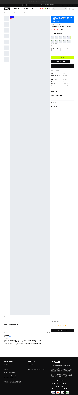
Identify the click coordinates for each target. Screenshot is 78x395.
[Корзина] (73, 8)
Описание (54, 91)
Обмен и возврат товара (10, 375)
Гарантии (54, 102)
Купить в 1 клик (60, 61)
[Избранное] (69, 8)
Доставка (6, 367)
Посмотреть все (54, 43)
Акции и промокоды (9, 372)
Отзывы (6, 364)
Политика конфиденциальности (36, 369)
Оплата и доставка (56, 95)
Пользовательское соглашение (36, 367)
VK (10, 336)
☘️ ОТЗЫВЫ (48, 8)
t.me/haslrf (64, 388)
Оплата (6, 369)
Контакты (30, 364)
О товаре (54, 106)
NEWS (41, 8)
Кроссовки (17, 8)
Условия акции (55, 21)
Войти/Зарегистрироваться (68, 5)
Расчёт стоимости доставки (11, 377)
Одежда (25, 8)
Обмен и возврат (56, 99)
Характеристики (56, 70)
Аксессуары (34, 8)
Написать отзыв (63, 330)
